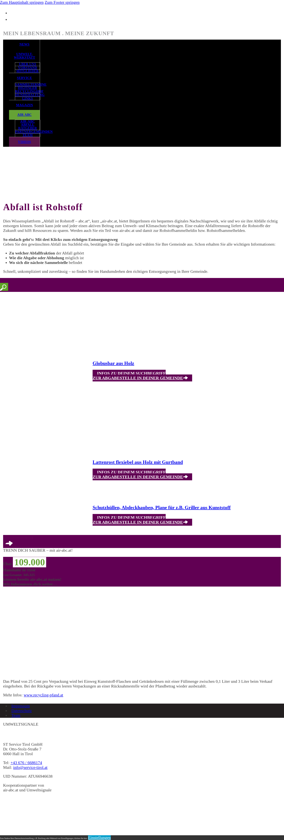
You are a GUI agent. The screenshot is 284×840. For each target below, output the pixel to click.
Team (27, 135)
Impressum (20, 706)
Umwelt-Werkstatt (24, 55)
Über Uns (27, 64)
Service (24, 78)
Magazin (24, 105)
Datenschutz (21, 710)
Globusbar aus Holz (113, 363)
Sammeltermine (27, 84)
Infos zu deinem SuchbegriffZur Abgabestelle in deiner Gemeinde (138, 375)
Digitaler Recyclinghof (27, 89)
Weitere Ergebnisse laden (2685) (18, 538)
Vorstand (27, 67)
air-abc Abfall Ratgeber (27, 125)
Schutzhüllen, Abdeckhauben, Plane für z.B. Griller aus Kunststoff (162, 507)
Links (27, 98)
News (24, 44)
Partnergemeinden (27, 131)
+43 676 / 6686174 (26, 762)
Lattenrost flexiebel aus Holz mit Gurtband (138, 462)
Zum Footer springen (62, 2)
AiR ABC (24, 114)
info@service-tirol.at (30, 767)
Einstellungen (99, 837)
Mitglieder (27, 71)
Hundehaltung (27, 95)
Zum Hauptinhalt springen (22, 2)
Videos (24, 142)
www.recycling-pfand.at (43, 695)
